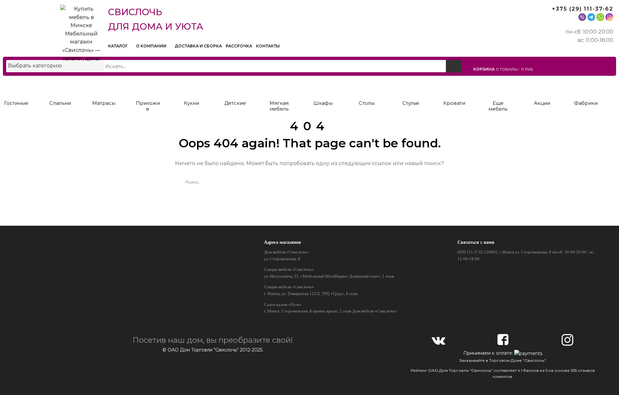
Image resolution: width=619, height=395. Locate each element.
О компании (151, 46)
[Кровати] (454, 86)
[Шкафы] (323, 86)
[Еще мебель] (498, 86)
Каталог (118, 46)
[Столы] (366, 86)
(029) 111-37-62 (470, 252)
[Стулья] (410, 86)
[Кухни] (191, 86)
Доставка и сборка (198, 46)
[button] (543, 69)
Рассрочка (239, 46)
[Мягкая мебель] (279, 86)
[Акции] (541, 86)
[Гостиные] (16, 86)
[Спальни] (60, 86)
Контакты (268, 46)
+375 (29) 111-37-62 (582, 9)
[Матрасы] (104, 86)
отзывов (586, 370)
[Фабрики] (585, 86)
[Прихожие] (147, 86)
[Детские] (235, 86)
